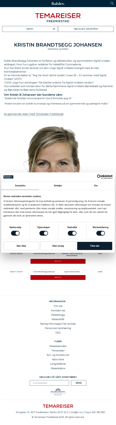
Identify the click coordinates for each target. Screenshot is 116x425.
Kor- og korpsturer (58, 355)
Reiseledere (58, 368)
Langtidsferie (58, 363)
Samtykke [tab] (20, 185)
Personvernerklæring (58, 328)
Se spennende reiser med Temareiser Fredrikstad (33, 114)
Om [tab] (96, 185)
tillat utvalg (58, 246)
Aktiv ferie (58, 359)
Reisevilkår (58, 319)
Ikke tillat (21, 246)
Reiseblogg (58, 314)
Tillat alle (94, 246)
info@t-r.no (77, 412)
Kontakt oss (58, 310)
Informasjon (58, 301)
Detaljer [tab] (58, 185)
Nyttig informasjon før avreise (58, 323)
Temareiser (58, 350)
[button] (112, 3)
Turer (58, 341)
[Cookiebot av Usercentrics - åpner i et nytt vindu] (99, 177)
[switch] (43, 233)
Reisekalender (58, 346)
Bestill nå (58, 261)
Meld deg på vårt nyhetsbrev (58, 377)
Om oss (58, 306)
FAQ (58, 332)
